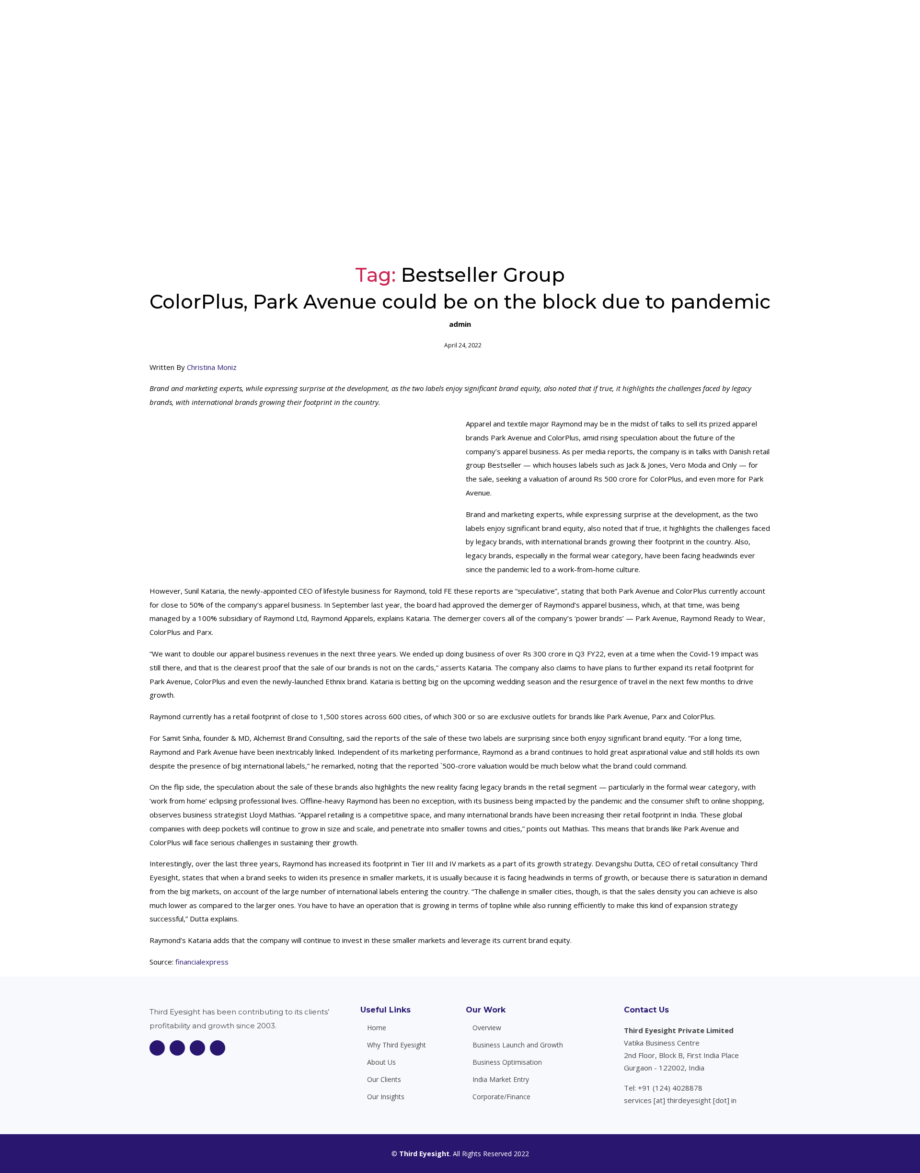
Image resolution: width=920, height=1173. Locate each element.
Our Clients (631, 24)
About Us (528, 24)
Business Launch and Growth (517, 1045)
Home (407, 24)
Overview (486, 1027)
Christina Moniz (212, 367)
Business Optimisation (507, 1062)
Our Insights (686, 24)
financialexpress (202, 961)
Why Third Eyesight (465, 24)
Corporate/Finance (501, 1096)
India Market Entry (500, 1079)
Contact (734, 24)
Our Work (486, 1009)
